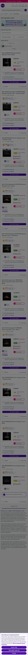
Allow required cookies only (14, 650)
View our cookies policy (17, 643)
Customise (14, 653)
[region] (14, 644)
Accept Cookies (14, 647)
